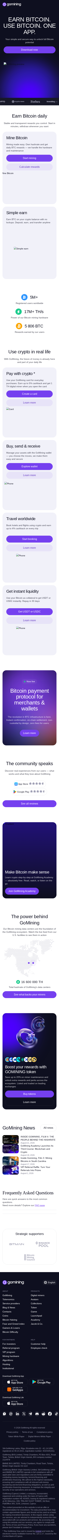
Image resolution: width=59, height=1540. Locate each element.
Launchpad (36, 1315)
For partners (9, 1340)
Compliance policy (45, 1432)
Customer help (38, 1344)
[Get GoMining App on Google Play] (41, 1382)
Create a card (29, 394)
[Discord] (37, 1413)
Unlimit (38, 1531)
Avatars (34, 1299)
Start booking (29, 539)
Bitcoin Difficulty (10, 1332)
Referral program (11, 1348)
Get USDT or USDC (29, 611)
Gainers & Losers (11, 1328)
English (51, 1282)
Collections (36, 1303)
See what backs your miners (29, 994)
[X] (24, 1413)
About (5, 1291)
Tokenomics (8, 1299)
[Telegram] (30, 1413)
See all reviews (29, 803)
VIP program (9, 1352)
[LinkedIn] (17, 1413)
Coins (5, 1315)
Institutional (8, 1368)
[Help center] (4, 1413)
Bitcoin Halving (10, 1319)
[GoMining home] (12, 4)
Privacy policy (12, 1432)
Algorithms (8, 1360)
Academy (35, 1319)
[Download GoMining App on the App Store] (15, 1382)
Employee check (39, 1348)
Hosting (6, 1364)
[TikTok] (56, 1413)
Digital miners (37, 1295)
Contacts (7, 1311)
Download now (29, 49)
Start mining (29, 158)
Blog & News (9, 1307)
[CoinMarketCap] (11, 1413)
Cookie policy (29, 1441)
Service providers (11, 1303)
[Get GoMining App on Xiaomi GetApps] (15, 1389)
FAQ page (40, 1205)
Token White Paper (16, 1436)
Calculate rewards (29, 167)
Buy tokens (29, 1094)
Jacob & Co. (37, 1324)
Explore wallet (29, 466)
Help (33, 1340)
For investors (9, 1344)
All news (48, 1127)
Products (35, 1291)
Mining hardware (11, 1356)
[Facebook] (50, 1413)
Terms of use (27, 1432)
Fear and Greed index (14, 1324)
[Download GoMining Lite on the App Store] (15, 1403)
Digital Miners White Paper (39, 1436)
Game (34, 1311)
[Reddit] (43, 1413)
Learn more (29, 402)
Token (34, 1307)
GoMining (7, 1295)
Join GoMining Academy (22, 891)
